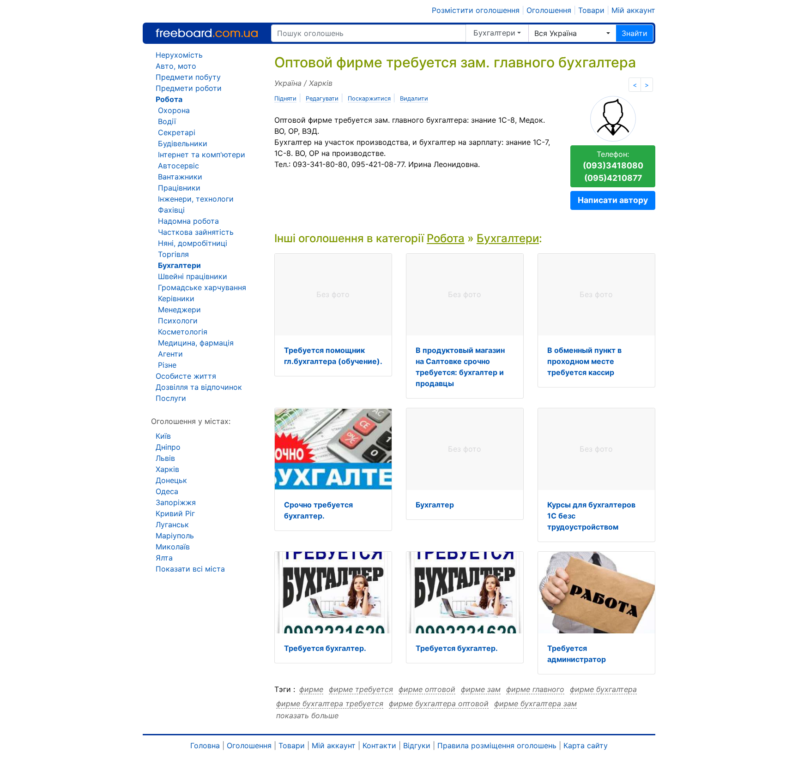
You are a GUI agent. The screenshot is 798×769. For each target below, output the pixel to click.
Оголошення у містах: (190, 421)
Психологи (178, 320)
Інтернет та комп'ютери (201, 154)
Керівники (176, 298)
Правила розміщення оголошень (496, 745)
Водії (167, 121)
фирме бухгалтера (603, 689)
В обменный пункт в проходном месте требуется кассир (584, 361)
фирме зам (481, 689)
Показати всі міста (190, 568)
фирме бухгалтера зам (535, 703)
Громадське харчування (202, 287)
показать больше (307, 715)
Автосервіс (178, 165)
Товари (591, 10)
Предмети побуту (188, 77)
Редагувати (322, 98)
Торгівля (173, 254)
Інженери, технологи (196, 198)
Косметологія (182, 331)
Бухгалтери (494, 32)
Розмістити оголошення (476, 10)
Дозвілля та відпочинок (199, 387)
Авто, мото (176, 66)
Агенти (170, 353)
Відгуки (416, 745)
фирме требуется (361, 689)
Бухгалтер (435, 504)
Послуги (171, 398)
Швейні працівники (192, 276)
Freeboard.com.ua (206, 33)
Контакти (379, 745)
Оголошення (548, 10)
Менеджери (179, 309)
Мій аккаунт (633, 10)
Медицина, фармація (196, 342)
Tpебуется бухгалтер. (325, 648)
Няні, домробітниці (192, 243)
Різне (167, 365)
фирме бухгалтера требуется (329, 703)
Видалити (414, 98)
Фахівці (171, 210)
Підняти (285, 98)
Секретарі (176, 132)
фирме (311, 689)
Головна (205, 745)
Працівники (179, 187)
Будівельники (182, 143)
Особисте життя (186, 376)
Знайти (634, 33)
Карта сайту (585, 745)
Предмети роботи (189, 88)
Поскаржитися (369, 98)
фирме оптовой (427, 689)
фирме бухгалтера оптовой (439, 703)
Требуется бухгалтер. (457, 648)
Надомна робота (188, 221)
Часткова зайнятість (196, 232)
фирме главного (535, 689)
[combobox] (572, 33)
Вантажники (180, 176)
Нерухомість (179, 55)
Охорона (174, 110)
